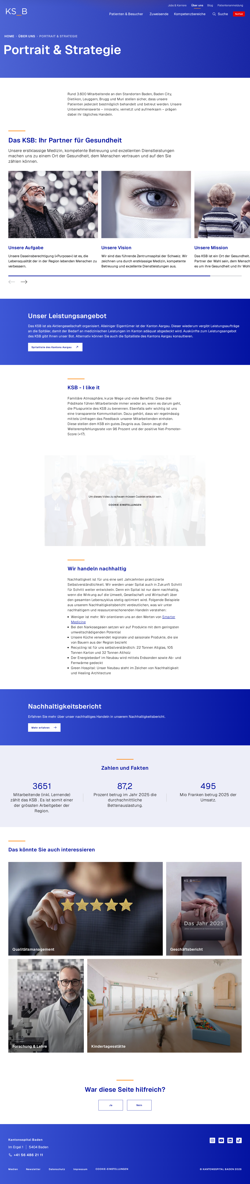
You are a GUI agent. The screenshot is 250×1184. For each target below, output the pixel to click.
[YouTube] (221, 1140)
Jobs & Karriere (177, 5)
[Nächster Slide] (24, 282)
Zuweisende (159, 14)
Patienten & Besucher (126, 14)
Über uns (197, 5)
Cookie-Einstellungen (125, 505)
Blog (210, 5)
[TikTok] (239, 1140)
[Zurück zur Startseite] (16, 11)
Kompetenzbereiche (189, 14)
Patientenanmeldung (230, 5)
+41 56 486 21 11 (28, 1155)
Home (9, 36)
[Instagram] (212, 1140)
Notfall (239, 13)
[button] (110, 1105)
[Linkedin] (230, 1140)
